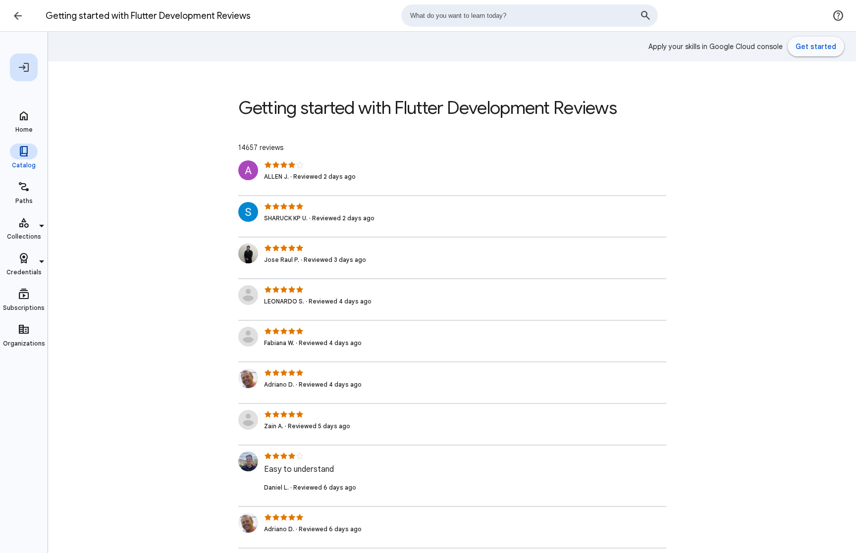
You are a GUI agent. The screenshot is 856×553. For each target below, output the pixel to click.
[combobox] (529, 15)
